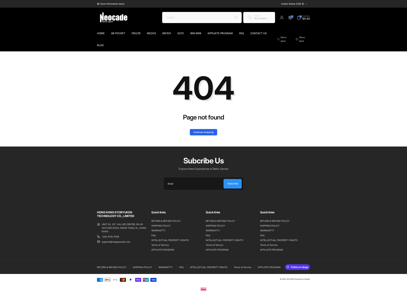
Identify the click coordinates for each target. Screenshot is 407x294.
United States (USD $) (292, 3)
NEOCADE (290, 279)
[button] (303, 17)
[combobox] (202, 17)
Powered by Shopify (302, 279)
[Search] (236, 17)
